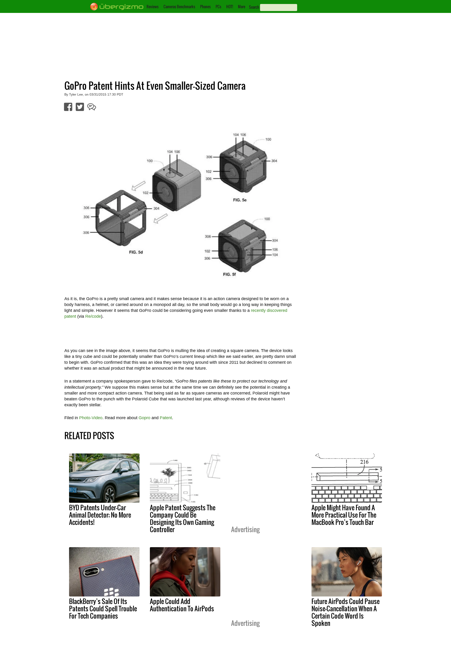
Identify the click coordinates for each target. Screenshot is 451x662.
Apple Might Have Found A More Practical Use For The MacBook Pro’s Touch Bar (343, 515)
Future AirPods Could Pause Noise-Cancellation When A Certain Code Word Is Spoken (345, 612)
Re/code (93, 316)
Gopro (144, 417)
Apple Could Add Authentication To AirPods (182, 604)
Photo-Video (90, 417)
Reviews (153, 6)
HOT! (229, 6)
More (241, 6)
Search (254, 7)
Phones (205, 6)
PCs (218, 6)
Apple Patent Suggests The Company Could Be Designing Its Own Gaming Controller (182, 518)
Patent (166, 417)
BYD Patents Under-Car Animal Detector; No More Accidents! (100, 515)
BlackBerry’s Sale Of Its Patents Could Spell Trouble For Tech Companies (103, 608)
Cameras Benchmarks (179, 6)
